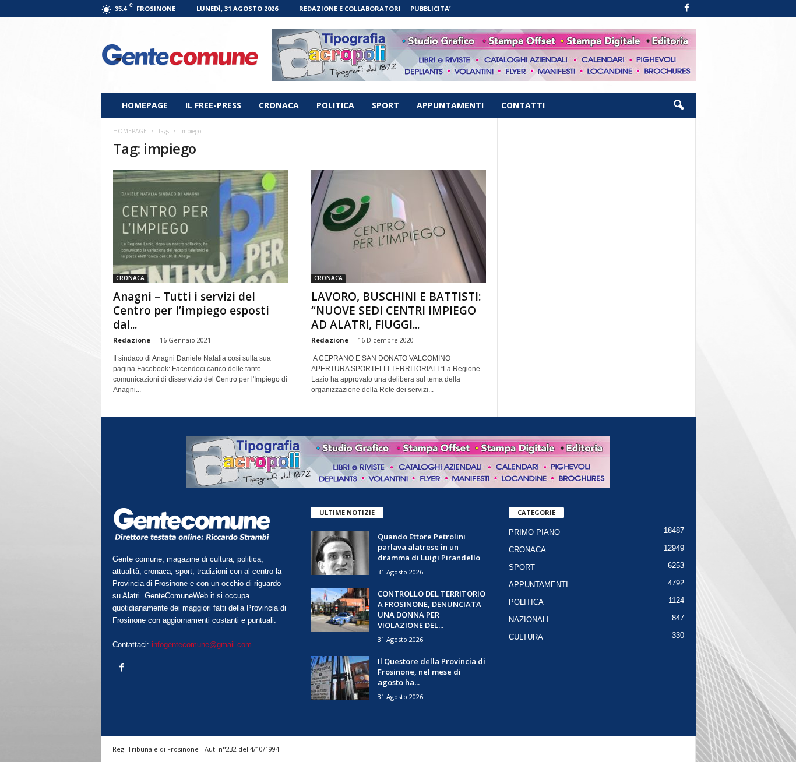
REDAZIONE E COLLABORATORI (350, 8)
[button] (678, 105)
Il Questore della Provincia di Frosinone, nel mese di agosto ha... (431, 671)
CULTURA (526, 637)
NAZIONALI (529, 619)
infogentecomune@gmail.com (202, 644)
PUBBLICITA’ (430, 8)
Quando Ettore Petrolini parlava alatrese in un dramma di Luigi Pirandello (429, 547)
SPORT (385, 105)
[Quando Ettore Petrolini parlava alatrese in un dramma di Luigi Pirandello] (340, 553)
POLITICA (335, 105)
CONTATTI (523, 105)
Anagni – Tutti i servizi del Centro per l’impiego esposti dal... (191, 310)
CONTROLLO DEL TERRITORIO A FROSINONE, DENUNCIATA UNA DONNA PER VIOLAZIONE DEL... (431, 609)
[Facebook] (687, 8)
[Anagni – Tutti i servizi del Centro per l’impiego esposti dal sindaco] (200, 226)
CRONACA (279, 105)
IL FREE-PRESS (213, 105)
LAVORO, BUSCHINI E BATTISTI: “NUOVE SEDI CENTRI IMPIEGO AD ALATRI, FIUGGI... (396, 310)
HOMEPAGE (145, 105)
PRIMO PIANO (534, 532)
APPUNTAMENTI (450, 105)
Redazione (131, 340)
